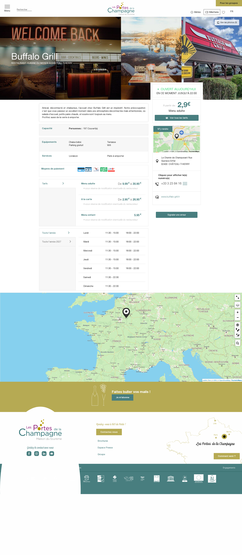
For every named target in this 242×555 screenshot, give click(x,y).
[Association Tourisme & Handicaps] (212, 479)
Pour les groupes (229, 3)
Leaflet (204, 380)
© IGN (214, 380)
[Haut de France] (87, 479)
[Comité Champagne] (73, 479)
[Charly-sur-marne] (45, 479)
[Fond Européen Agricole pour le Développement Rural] (199, 478)
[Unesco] (171, 479)
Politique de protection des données (40, 468)
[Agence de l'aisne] (31, 479)
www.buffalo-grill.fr (170, 196)
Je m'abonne (122, 397)
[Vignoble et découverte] (185, 479)
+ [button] (237, 312)
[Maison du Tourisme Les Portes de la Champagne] (121, 8)
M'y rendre (163, 129)
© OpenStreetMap (224, 380)
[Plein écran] (237, 297)
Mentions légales (10, 468)
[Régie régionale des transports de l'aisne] (143, 479)
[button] (24, 8)
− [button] (238, 317)
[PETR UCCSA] (129, 479)
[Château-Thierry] (59, 479)
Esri (209, 380)
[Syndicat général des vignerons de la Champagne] (157, 479)
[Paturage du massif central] (101, 479)
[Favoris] (224, 11)
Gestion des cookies (71, 468)
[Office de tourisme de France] (115, 479)
